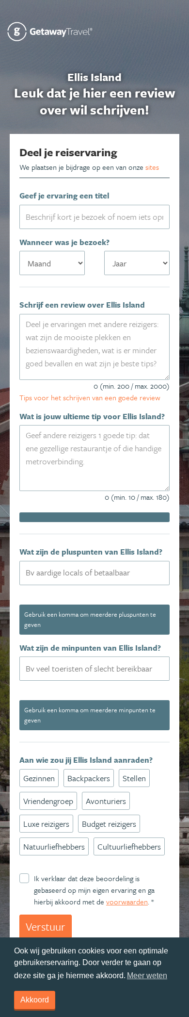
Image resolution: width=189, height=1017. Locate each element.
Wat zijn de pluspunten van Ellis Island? (90, 552)
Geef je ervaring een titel (64, 195)
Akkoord (34, 1000)
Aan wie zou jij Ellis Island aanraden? (86, 760)
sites (152, 167)
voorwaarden (127, 901)
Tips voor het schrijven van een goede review (89, 397)
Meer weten (147, 975)
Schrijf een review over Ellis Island (82, 305)
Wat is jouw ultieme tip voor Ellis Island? (92, 416)
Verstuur (45, 927)
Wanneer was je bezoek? (64, 242)
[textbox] (100, 572)
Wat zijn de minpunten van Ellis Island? (90, 648)
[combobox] (94, 573)
